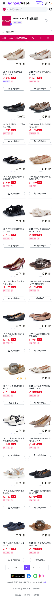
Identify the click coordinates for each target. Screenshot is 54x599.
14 (38, 567)
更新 (45, 582)
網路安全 (18, 595)
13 (33, 567)
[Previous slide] (3, 54)
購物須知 (36, 588)
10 (15, 567)
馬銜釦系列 (50, 38)
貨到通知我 (40, 298)
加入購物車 (15, 88)
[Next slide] (24, 54)
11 (21, 567)
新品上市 (10, 31)
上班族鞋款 (42, 38)
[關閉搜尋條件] (7, 9)
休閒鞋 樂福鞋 (35, 38)
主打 (4, 38)
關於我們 (26, 588)
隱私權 (27, 595)
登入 (39, 3)
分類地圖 (36, 595)
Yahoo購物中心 (19, 3)
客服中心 (16, 588)
